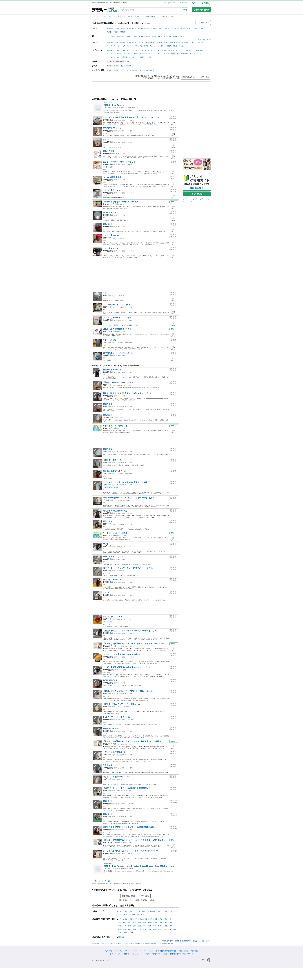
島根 (170, 926)
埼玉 (139, 922)
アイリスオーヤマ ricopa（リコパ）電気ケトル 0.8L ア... (127, 482)
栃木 (161, 922)
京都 (144, 926)
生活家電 (130, 42)
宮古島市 (182, 28)
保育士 (125, 204)
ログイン (195, 3)
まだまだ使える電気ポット (114, 752)
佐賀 (159, 929)
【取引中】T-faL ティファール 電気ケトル (121, 704)
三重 (124, 926)
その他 (181, 46)
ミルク (105, 169)
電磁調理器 (184, 54)
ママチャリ (173, 911)
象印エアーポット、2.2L (113, 557)
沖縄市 (161, 28)
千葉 (144, 922)
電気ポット (138, 16)
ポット (106, 544)
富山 (166, 919)
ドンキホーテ (143, 911)
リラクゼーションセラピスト (115, 426)
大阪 (134, 926)
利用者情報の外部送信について (181, 954)
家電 (119, 16)
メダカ (120, 911)
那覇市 (123, 28)
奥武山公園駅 (156, 36)
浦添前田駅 (120, 36)
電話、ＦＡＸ (139, 42)
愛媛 (144, 929)
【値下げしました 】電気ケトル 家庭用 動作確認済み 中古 (127, 788)
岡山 (119, 929)
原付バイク (133, 911)
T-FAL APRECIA (110, 680)
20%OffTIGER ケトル (112, 128)
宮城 (141, 919)
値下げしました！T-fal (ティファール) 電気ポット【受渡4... (128, 568)
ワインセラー (157, 54)
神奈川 (150, 922)
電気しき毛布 (108, 151)
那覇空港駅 (124, 646)
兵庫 (139, 926)
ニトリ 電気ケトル (111, 235)
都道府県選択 (112, 11)
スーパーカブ (122, 915)
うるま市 (175, 28)
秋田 (146, 919)
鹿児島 (125, 933)
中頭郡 (115, 120)
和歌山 (160, 926)
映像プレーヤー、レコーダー (179, 42)
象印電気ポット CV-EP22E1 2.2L (118, 353)
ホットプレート (195, 54)
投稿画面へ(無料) (201, 10)
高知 (149, 929)
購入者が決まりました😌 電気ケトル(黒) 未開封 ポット (127, 393)
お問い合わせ (184, 951)
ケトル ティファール (112, 617)
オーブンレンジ (141, 50)
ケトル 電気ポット (111, 190)
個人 (122, 66)
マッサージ (124, 428)
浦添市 (143, 28)
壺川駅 (182, 36)
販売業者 (128, 66)
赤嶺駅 (135, 36)
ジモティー (96, 16)
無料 (128, 61)
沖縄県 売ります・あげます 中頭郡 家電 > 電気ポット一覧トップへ (186, 941)
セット (105, 782)
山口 (129, 929)
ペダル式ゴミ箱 (109, 340)
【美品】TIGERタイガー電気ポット (118, 382)
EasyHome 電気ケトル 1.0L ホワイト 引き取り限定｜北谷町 (128, 498)
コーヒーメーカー (145, 54)
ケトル (106, 140)
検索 (185, 10)
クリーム (105, 309)
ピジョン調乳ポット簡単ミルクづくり (119, 162)
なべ (104, 659)
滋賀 (149, 926)
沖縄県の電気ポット (151, 16)
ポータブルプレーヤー (114, 46)
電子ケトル (107, 521)
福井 (119, 922)
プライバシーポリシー (122, 951)
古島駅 (141, 36)
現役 (104, 757)
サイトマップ (115, 954)
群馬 (166, 922)
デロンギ (105, 584)
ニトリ (105, 253)
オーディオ (199, 42)
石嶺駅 (118, 706)
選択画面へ (121, 937)
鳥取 (166, 926)
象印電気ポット (109, 212)
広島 (124, 929)
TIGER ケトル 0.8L (111, 728)
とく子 (105, 229)
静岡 (129, 926)
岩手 (136, 919)
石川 (170, 919)
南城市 (189, 28)
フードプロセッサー (187, 50)
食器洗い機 (199, 50)
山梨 (124, 922)
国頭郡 (195, 28)
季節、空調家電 (120, 42)
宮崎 (119, 933)
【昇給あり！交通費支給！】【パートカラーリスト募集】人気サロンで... (134, 840)
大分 (169, 929)
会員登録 (205, 3)
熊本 (164, 929)
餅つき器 (131, 57)
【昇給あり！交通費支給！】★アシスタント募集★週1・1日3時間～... (133, 741)
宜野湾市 (130, 28)
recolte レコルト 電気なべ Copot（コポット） (123, 654)
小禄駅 (175, 36)
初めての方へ (184, 3)
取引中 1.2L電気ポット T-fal (116, 777)
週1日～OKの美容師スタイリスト (117, 329)
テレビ (166, 42)
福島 (156, 919)
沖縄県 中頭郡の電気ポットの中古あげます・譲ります (118, 23)
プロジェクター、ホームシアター (154, 46)
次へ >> (111, 881)
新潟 (161, 919)
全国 (119, 919)
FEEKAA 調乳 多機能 (112, 177)
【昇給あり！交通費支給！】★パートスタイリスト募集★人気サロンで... (134, 644)
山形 (151, 919)
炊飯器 (164, 50)
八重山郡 (123, 32)
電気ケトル (106, 240)
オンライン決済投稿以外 (146, 70)
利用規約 (108, 951)
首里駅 (128, 36)
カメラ (192, 42)
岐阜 (119, 926)
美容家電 (159, 42)
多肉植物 (132, 915)
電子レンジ (130, 50)
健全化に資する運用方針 (167, 951)
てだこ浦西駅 (111, 36)
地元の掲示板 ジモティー (170, 3)
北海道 (125, 919)
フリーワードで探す (142, 954)
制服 (126, 911)
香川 (139, 929)
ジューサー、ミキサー (131, 54)
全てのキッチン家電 (113, 50)
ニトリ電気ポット (110, 248)
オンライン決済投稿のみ (129, 70)
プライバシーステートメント (144, 951)
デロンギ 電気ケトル (112, 580)
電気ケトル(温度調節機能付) (115, 511)
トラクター (140, 915)
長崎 (174, 929)
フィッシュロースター (114, 57)
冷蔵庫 (123, 50)
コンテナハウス (162, 911)
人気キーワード (203, 22)
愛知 (170, 922)
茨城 (156, 922)
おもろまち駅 (167, 36)
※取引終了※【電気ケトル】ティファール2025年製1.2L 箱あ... (129, 827)
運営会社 (194, 951)
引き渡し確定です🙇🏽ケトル (114, 471)
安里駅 (148, 36)
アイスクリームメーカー (114, 54)
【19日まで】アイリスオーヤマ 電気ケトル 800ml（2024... (128, 691)
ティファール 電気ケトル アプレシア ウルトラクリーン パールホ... (131, 851)
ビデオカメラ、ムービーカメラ (132, 46)
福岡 (154, 929)
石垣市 (137, 28)
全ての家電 (110, 42)
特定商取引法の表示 (159, 954)
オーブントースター (154, 50)
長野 (129, 922)
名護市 (149, 28)
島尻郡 (116, 32)
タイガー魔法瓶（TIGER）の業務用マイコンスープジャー (127, 667)
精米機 (125, 57)
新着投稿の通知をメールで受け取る (195, 77)
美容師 (123, 331)
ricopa (104, 490)
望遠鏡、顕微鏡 (172, 46)
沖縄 (111, 120)
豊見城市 (167, 28)
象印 (104, 217)
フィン (105, 322)
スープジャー (106, 672)
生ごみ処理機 (140, 57)
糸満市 (155, 28)
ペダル (105, 345)
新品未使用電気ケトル (112, 370)
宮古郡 (201, 28)
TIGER (105, 133)
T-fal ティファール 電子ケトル (116, 717)
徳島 (134, 929)
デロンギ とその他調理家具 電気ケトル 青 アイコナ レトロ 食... (132, 117)
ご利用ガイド (127, 954)
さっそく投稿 (197, 194)
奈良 (154, 926)
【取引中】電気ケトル (112, 460)
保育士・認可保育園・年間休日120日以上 (120, 202)
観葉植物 (152, 911)
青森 (131, 919)
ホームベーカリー (174, 50)
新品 (104, 635)
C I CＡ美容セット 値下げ (117, 305)
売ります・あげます (108, 16)
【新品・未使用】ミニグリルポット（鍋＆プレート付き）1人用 (130, 631)
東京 (134, 922)
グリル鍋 (166, 54)
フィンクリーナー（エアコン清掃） (118, 318)
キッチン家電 (128, 16)
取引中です (107, 765)
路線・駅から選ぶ (204, 40)
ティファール (106, 573)
